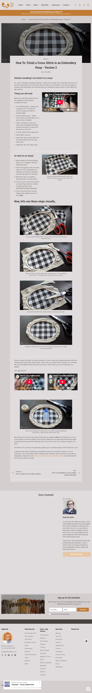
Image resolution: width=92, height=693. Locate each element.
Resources (56, 5)
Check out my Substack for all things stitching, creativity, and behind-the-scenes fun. (46, 12)
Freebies (43, 675)
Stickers (43, 672)
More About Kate (77, 554)
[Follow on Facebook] (2, 655)
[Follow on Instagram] (5, 655)
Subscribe (83, 609)
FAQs (26, 664)
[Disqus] (30, 520)
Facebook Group (30, 642)
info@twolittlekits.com (9, 652)
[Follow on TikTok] (12, 655)
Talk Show (28, 639)
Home (21, 5)
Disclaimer (59, 657)
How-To (46, 59)
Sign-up (58, 633)
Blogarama (59, 667)
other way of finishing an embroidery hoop (48, 456)
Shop (28, 5)
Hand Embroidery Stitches (29, 648)
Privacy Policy (60, 654)
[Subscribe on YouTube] (8, 655)
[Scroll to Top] (88, 683)
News (36, 5)
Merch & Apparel (45, 662)
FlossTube (44, 5)
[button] (88, 5)
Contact (66, 5)
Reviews (27, 661)
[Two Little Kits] (7, 5)
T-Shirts (42, 647)
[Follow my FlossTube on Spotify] (15, 655)
